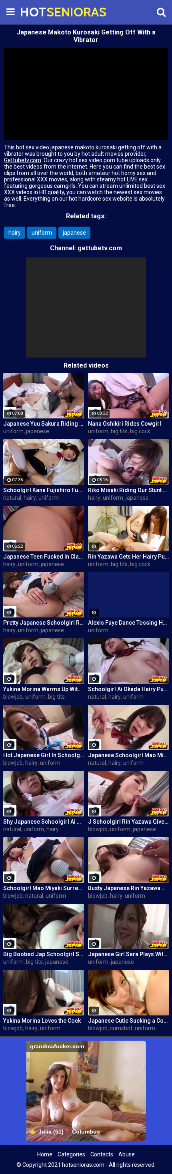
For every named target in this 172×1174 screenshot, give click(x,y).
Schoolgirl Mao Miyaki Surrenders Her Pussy (43, 888)
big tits (119, 431)
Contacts (101, 1154)
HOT (40, 12)
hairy (14, 232)
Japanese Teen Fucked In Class (43, 556)
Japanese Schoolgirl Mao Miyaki (128, 755)
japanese (74, 232)
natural (12, 498)
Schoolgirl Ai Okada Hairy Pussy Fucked (128, 689)
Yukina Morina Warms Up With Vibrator (43, 689)
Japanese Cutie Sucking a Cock (128, 1020)
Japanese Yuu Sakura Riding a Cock (43, 423)
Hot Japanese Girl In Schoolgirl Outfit (43, 755)
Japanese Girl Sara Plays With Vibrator (128, 954)
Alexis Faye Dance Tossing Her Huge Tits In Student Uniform (128, 622)
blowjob (13, 697)
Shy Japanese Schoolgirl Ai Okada (43, 821)
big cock (140, 431)
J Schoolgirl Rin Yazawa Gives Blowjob (128, 821)
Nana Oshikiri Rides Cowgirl (124, 423)
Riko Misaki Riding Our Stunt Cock (128, 490)
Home (44, 1154)
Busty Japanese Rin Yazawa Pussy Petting (128, 888)
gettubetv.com (100, 248)
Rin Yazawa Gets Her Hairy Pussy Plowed (128, 556)
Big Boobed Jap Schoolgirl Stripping (43, 954)
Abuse (126, 1154)
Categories (71, 1154)
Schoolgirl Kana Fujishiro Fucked (43, 490)
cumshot (121, 1028)
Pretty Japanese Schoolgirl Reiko (43, 622)
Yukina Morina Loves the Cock (42, 1020)
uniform (42, 232)
